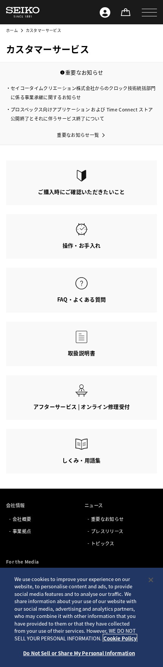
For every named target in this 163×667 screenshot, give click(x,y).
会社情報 (15, 505)
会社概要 (22, 519)
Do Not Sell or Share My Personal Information (79, 653)
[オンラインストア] (125, 12)
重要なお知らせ (107, 519)
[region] (81, 617)
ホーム (12, 30)
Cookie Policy (119, 638)
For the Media (22, 561)
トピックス (102, 543)
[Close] (151, 580)
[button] (149, 12)
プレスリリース (107, 531)
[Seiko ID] (105, 12)
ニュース (94, 505)
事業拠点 (22, 531)
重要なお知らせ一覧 (78, 135)
